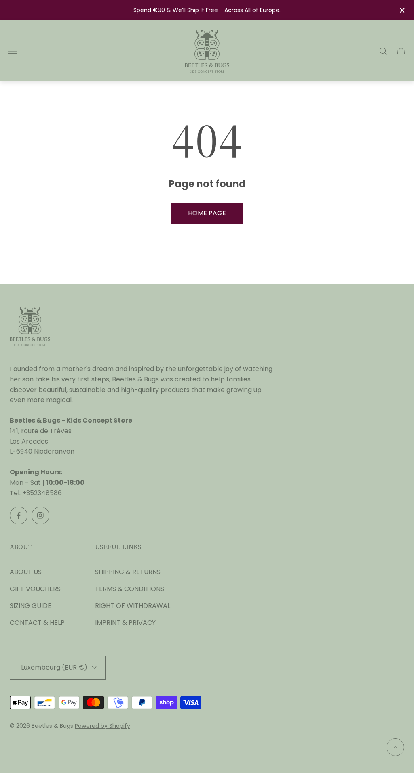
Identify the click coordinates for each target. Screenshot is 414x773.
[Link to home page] (30, 327)
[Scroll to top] (395, 747)
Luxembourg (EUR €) (54, 667)
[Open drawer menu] (12, 51)
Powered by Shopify (102, 726)
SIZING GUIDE (30, 605)
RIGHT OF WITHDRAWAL (132, 605)
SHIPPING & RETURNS (128, 571)
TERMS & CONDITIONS (129, 588)
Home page (207, 213)
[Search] (383, 51)
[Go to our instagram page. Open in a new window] (40, 515)
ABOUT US (26, 571)
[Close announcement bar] (402, 10)
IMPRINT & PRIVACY (125, 622)
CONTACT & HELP (37, 622)
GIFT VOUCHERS (35, 588)
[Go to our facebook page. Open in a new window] (18, 515)
